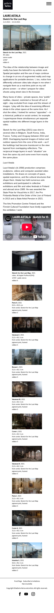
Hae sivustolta (27, 584)
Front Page (18, 581)
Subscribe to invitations (31, 581)
